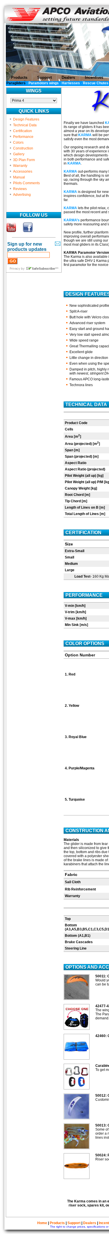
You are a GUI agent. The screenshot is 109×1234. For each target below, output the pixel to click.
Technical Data (25, 125)
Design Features (26, 119)
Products (57, 1223)
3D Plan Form (24, 160)
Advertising (22, 195)
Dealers (89, 1223)
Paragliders (16, 83)
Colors (18, 142)
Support (74, 1223)
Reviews (20, 189)
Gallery (18, 154)
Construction (23, 148)
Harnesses (71, 83)
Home (42, 1223)
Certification (22, 131)
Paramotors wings (43, 83)
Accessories (22, 171)
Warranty (20, 166)
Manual (19, 177)
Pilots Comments (26, 183)
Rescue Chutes (95, 83)
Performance (23, 137)
